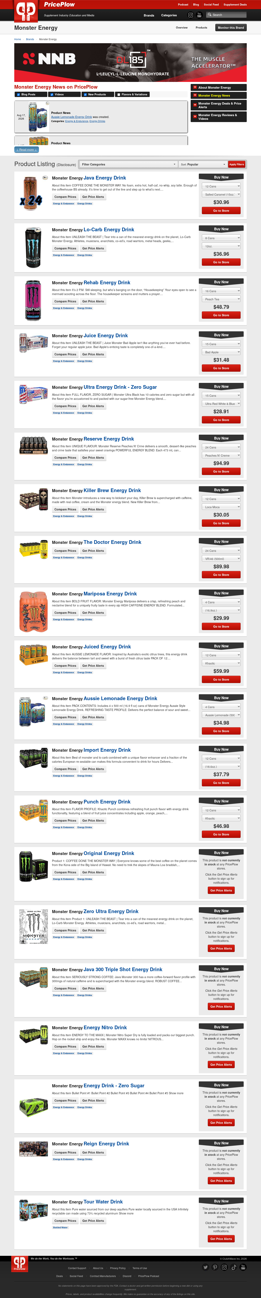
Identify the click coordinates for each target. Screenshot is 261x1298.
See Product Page (33, 200)
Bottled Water (60, 1227)
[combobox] (129, 164)
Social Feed (211, 4)
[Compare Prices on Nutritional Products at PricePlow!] (20, 1263)
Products (201, 27)
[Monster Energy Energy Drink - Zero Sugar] (33, 1103)
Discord (127, 1276)
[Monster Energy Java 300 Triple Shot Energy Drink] (33, 987)
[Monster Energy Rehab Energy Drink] (33, 297)
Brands (149, 15)
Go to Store (33, 208)
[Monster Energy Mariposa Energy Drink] (33, 610)
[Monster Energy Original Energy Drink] (33, 869)
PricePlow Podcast (148, 1276)
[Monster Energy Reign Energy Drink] (33, 1159)
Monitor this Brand (231, 27)
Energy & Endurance (76, 121)
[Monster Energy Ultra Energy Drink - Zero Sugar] (33, 401)
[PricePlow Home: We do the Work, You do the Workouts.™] (26, 12)
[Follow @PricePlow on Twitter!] (205, 1267)
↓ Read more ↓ (26, 150)
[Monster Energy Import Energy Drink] (33, 762)
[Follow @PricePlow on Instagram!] (190, 15)
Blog (196, 4)
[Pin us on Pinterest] (215, 1267)
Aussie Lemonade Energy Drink (71, 117)
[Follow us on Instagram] (224, 1267)
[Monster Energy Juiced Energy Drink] (33, 659)
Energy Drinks (97, 121)
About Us (98, 1268)
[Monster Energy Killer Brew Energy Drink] (33, 504)
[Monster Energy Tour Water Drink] (33, 1217)
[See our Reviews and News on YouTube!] (243, 1267)
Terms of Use (140, 1268)
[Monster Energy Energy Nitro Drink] (33, 1043)
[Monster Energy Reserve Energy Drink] (33, 452)
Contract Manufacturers (103, 1276)
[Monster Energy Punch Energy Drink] (33, 813)
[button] (130, 150)
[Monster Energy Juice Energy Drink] (33, 347)
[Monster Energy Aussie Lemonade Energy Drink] (39, 116)
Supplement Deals (235, 4)
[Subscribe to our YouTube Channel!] (199, 15)
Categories (169, 15)
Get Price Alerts (93, 197)
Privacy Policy (118, 1268)
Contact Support (77, 1268)
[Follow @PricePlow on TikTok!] (233, 1267)
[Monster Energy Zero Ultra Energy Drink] (33, 927)
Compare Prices (65, 197)
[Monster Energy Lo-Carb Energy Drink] (33, 244)
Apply (236, 164)
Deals (59, 1276)
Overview (182, 27)
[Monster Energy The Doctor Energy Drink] (33, 554)
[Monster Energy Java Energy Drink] (33, 190)
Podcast (183, 4)
